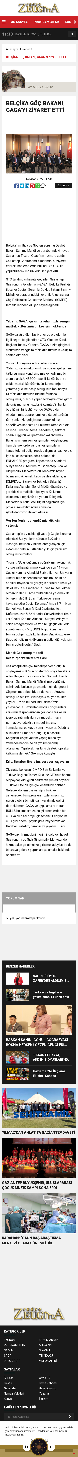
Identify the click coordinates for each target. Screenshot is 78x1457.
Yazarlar (44, 1393)
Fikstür (8, 1383)
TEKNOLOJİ (46, 1355)
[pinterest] (32, 186)
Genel (26, 49)
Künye (8, 1398)
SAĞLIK (8, 1350)
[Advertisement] (42, 125)
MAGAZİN (45, 1345)
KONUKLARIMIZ (48, 1340)
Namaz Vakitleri (14, 1393)
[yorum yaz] (43, 186)
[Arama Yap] (72, 34)
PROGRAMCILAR (46, 22)
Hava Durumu (47, 1388)
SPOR (7, 1355)
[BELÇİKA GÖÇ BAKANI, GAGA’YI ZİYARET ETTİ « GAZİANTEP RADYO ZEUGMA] (39, 7)
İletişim (43, 1398)
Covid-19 (44, 1378)
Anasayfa (12, 49)
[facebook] (17, 186)
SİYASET (44, 1350)
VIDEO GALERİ (48, 1360)
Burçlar (8, 1378)
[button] (75, 22)
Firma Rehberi (48, 1383)
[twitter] (22, 186)
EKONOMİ (10, 1340)
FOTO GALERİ (12, 1360)
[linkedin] (27, 186)
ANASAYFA (19, 22)
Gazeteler (10, 1388)
